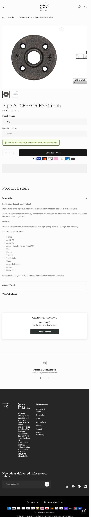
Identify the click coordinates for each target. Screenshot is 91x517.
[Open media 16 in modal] (61, 29)
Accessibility (41, 422)
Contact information (67, 516)
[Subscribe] (47, 484)
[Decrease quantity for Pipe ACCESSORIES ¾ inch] (5, 152)
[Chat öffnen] (83, 511)
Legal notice (47, 516)
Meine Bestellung (40, 434)
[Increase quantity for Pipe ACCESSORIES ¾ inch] (14, 152)
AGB (38, 419)
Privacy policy (28, 516)
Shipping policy (56, 516)
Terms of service (38, 516)
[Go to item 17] (15, 94)
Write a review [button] (45, 332)
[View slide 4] (49, 378)
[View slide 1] (40, 378)
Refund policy (19, 516)
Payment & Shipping (40, 410)
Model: (8, 116)
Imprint (39, 429)
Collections (11, 17)
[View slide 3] (46, 378)
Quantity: (9, 128)
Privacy (39, 426)
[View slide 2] (43, 378)
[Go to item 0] (6, 94)
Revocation (40, 415)
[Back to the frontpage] (3, 17)
